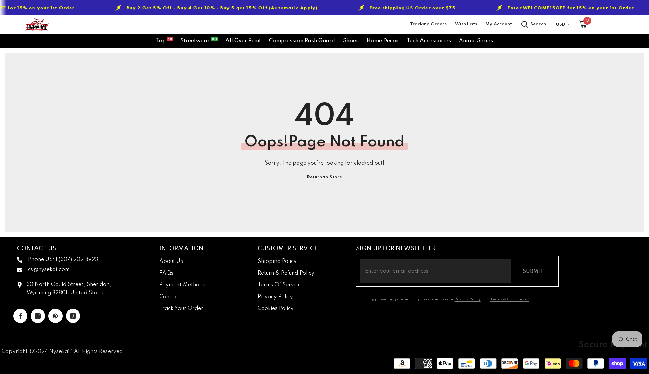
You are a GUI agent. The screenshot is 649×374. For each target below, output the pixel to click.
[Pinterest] (55, 316)
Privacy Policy (468, 299)
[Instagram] (38, 316)
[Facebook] (20, 316)
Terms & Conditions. (509, 299)
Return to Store (324, 177)
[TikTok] (73, 316)
